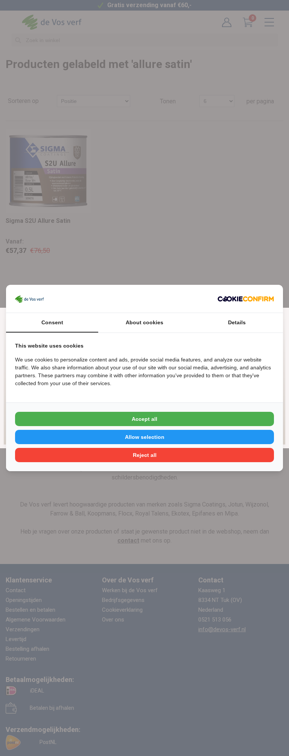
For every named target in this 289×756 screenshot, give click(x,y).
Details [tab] (237, 322)
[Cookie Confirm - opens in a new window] (246, 299)
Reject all (145, 455)
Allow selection (144, 437)
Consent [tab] (52, 322)
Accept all (144, 419)
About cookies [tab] (144, 322)
